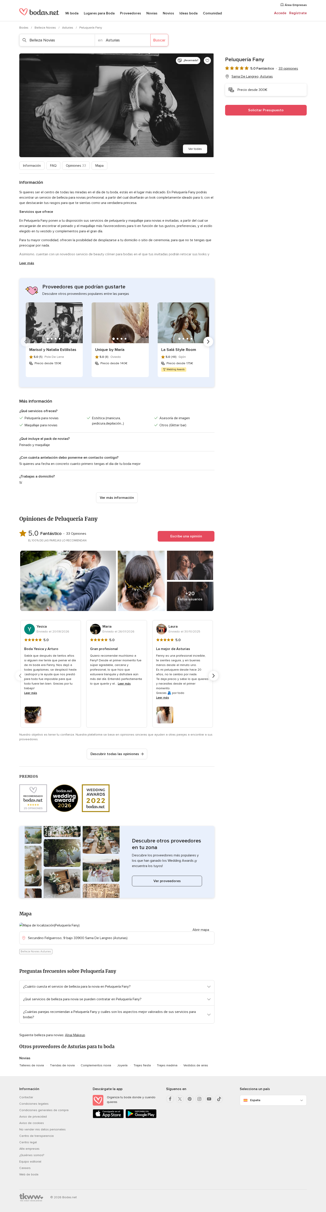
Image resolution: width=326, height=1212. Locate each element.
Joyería (122, 1065)
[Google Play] (141, 1117)
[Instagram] (199, 1099)
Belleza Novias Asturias (36, 951)
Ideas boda (188, 13)
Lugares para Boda (99, 13)
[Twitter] (180, 1099)
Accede (280, 13)
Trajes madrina (167, 1065)
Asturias (68, 27)
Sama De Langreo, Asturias (252, 76)
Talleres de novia (31, 1065)
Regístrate (298, 13)
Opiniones (76, 165)
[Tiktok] (219, 1099)
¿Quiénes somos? (31, 1155)
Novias (151, 13)
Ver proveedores (167, 881)
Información (32, 165)
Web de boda (28, 1174)
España (255, 1100)
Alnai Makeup (75, 1035)
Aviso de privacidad (33, 1116)
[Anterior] (25, 342)
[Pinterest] (190, 1099)
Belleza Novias (46, 27)
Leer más (26, 263)
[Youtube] (209, 1099)
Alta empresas (29, 1149)
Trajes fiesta (142, 1065)
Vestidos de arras (195, 1065)
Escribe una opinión (186, 536)
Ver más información (117, 497)
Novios (168, 13)
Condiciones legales (34, 1104)
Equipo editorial (30, 1161)
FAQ (53, 165)
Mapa (99, 165)
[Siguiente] (208, 342)
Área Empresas (295, 5)
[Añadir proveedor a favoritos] (207, 60)
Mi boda (72, 13)
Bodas (24, 27)
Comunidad (212, 13)
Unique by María (109, 349)
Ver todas (195, 149)
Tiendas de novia (62, 1065)
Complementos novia (96, 1065)
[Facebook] (170, 1099)
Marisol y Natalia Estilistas (52, 349)
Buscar (159, 40)
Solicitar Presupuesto (266, 110)
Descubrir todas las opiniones (114, 754)
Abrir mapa (200, 930)
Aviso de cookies (31, 1123)
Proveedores (130, 13)
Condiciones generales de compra (44, 1110)
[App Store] (108, 1117)
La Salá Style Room (178, 349)
